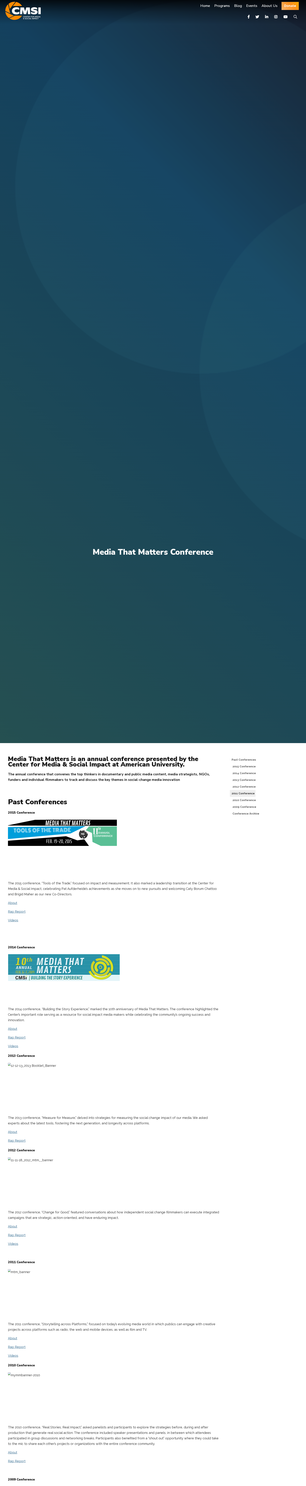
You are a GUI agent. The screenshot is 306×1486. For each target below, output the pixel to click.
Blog (238, 5)
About (12, 903)
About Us (269, 5)
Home (205, 5)
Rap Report (17, 911)
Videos (13, 920)
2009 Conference (245, 806)
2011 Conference (243, 793)
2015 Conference (245, 766)
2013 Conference (245, 780)
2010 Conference (245, 800)
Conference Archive (246, 813)
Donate (290, 6)
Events (251, 5)
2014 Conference (245, 773)
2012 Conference (245, 786)
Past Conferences (244, 759)
